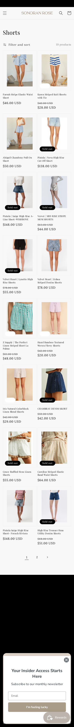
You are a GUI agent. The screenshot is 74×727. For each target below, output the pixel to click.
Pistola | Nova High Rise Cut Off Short (51, 159)
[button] (5, 13)
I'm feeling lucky (37, 707)
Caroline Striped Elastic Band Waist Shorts (51, 473)
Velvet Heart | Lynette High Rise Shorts (18, 281)
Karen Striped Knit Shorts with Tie (52, 96)
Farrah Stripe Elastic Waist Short (18, 96)
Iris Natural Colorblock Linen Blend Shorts (16, 410)
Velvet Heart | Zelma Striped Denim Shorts (50, 281)
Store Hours (16, 604)
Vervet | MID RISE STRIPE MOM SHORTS (52, 218)
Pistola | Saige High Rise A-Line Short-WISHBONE (18, 218)
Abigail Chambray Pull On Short (17, 159)
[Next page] (47, 557)
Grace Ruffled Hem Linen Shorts (17, 473)
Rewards (13, 622)
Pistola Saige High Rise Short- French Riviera (16, 532)
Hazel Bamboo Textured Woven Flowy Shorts (51, 344)
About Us (14, 596)
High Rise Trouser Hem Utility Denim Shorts (51, 532)
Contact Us (15, 613)
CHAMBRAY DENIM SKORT (52, 408)
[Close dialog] (66, 660)
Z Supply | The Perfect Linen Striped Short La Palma (15, 345)
